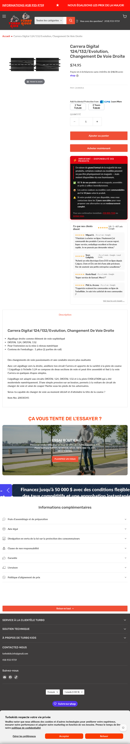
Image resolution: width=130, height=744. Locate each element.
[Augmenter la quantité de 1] (97, 121)
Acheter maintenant (98, 148)
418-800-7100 (109, 213)
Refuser (104, 736)
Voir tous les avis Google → (114, 301)
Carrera (79, 88)
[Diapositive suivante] (121, 490)
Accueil (6, 36)
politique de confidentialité (26, 727)
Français (51, 692)
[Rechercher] (70, 20)
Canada (72, 692)
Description (65, 314)
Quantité (75, 114)
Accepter (64, 736)
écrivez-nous (78, 216)
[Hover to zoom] (34, 63)
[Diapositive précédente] (9, 490)
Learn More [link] (116, 101)
